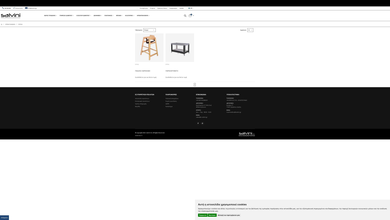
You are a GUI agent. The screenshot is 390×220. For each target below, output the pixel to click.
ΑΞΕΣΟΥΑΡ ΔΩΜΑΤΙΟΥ (83, 15)
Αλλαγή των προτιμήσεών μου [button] (229, 215)
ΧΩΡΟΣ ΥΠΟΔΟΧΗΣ (49, 15)
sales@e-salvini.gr (201, 117)
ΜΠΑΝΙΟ (118, 15)
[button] (185, 16)
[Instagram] (202, 123)
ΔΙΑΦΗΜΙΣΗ (97, 15)
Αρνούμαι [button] (212, 215)
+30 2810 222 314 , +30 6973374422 (236, 100)
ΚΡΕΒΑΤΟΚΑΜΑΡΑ (142, 15)
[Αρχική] (1, 24)
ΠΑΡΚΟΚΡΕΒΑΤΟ (172, 71)
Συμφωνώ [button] (202, 215)
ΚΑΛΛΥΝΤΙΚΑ (129, 15)
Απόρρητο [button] (4, 218)
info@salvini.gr (32, 8)
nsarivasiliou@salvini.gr (233, 112)
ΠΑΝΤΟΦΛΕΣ (108, 15)
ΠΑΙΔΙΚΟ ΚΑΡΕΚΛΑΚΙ (142, 71)
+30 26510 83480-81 (202, 100)
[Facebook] (198, 123)
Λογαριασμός (173, 8)
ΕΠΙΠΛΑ (137, 64)
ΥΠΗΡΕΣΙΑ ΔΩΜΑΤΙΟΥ (66, 15)
